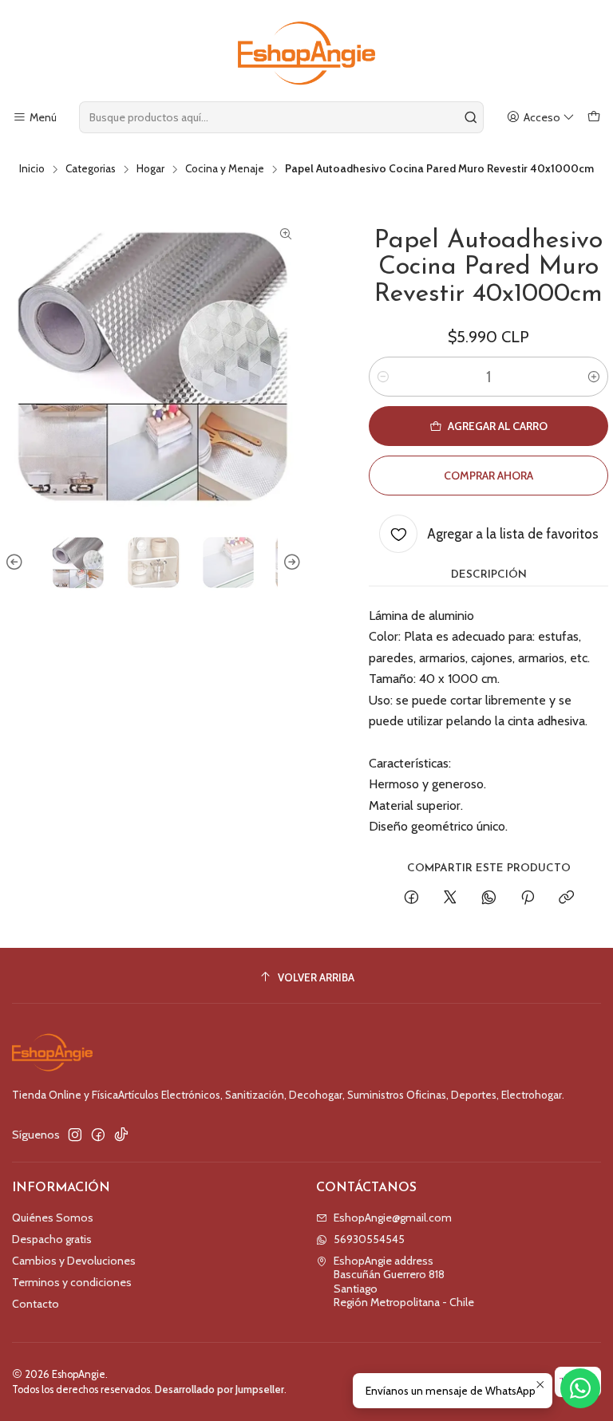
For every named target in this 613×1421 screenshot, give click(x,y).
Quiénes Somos (52, 1217)
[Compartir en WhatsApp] (489, 898)
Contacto (35, 1304)
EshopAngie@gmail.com (393, 1217)
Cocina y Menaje (224, 169)
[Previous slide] (17, 562)
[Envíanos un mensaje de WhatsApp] (580, 1388)
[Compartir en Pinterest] (527, 898)
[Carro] (593, 117)
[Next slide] (290, 562)
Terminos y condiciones (72, 1282)
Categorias (90, 169)
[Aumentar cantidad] (593, 376)
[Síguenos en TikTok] (121, 1135)
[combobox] (281, 117)
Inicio (32, 169)
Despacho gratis (52, 1239)
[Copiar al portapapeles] (566, 898)
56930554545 (369, 1239)
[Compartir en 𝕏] (450, 898)
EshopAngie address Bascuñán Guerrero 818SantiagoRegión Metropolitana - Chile (404, 1281)
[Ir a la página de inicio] (306, 53)
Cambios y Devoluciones (74, 1260)
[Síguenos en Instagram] (75, 1135)
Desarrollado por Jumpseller (219, 1389)
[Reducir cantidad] (383, 376)
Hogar (150, 169)
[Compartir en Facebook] (411, 898)
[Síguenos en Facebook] (98, 1135)
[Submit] (470, 117)
